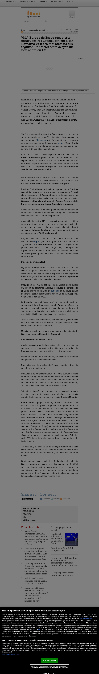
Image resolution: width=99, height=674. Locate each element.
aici (39, 629)
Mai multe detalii (86, 618)
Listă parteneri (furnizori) (11, 654)
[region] (49, 640)
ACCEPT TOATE (49, 660)
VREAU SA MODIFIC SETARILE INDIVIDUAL (49, 667)
